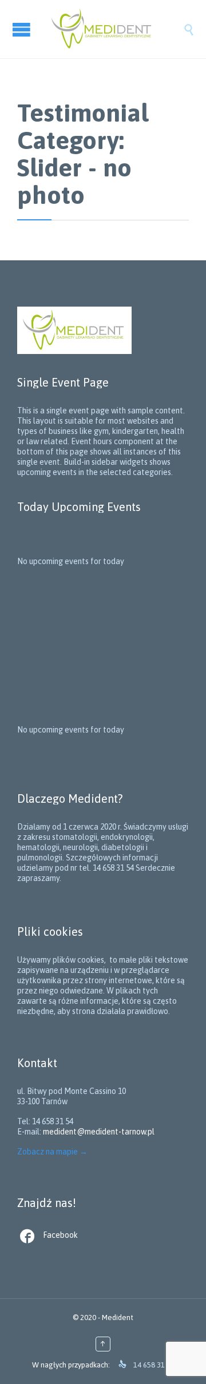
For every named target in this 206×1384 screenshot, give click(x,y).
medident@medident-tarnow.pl (98, 1131)
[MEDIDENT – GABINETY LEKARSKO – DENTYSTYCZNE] (114, 29)
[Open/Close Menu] (23, 29)
